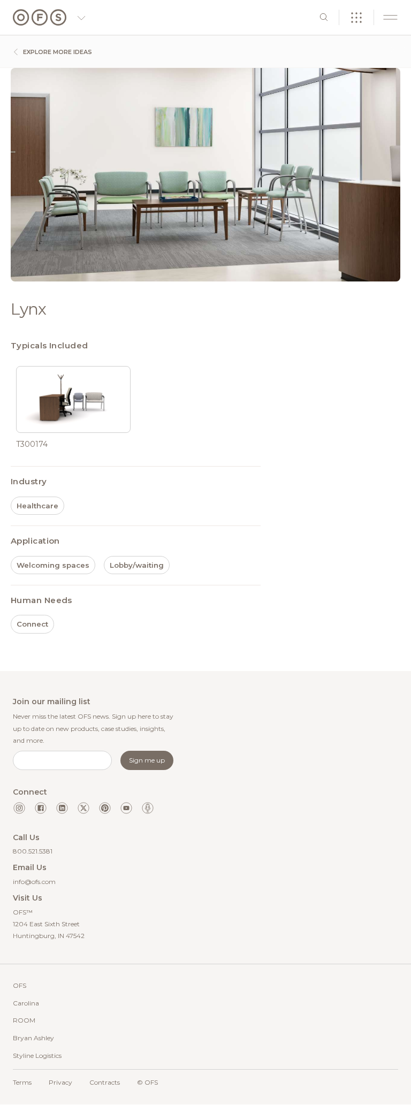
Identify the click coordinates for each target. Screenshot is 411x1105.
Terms (22, 1082)
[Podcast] (147, 808)
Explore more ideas (56, 52)
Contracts (104, 1082)
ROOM (24, 1020)
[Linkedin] (62, 808)
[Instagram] (19, 808)
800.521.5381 (32, 851)
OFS (19, 985)
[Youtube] (126, 808)
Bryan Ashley (33, 1038)
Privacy (60, 1082)
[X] (83, 808)
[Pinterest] (104, 808)
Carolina (26, 1003)
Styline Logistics (37, 1055)
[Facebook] (40, 808)
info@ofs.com (34, 882)
